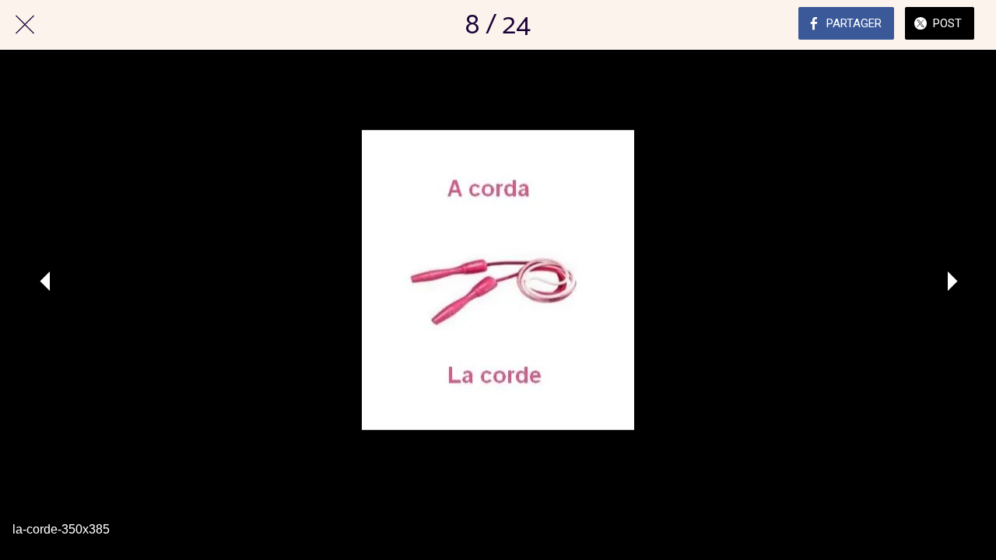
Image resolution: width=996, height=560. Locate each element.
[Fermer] (25, 25)
